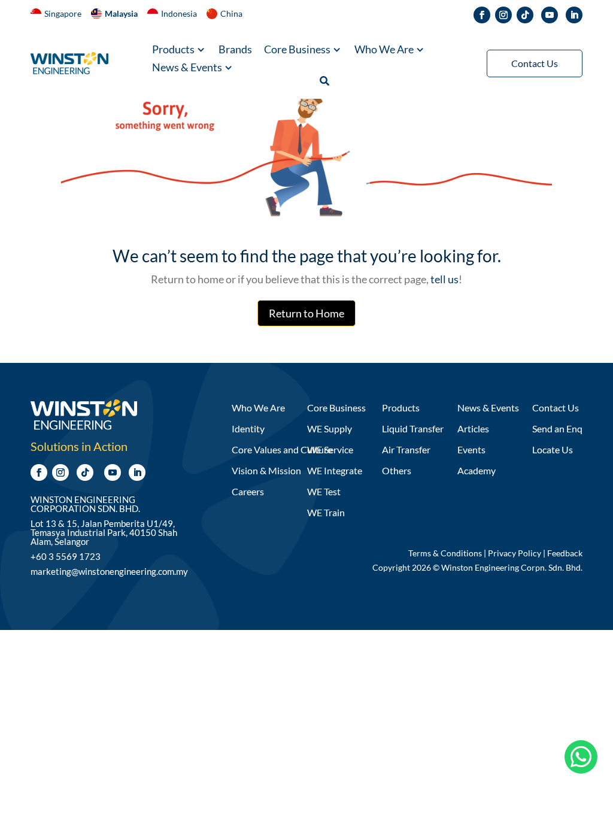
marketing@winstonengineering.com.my (109, 571)
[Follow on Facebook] (482, 15)
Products (173, 50)
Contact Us (534, 63)
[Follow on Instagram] (503, 15)
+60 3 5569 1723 (66, 556)
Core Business (297, 50)
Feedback (564, 553)
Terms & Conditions (445, 553)
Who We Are (384, 50)
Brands (235, 50)
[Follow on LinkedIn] (574, 15)
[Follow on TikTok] (525, 15)
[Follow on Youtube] (549, 15)
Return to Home (306, 313)
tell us (444, 279)
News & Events (187, 68)
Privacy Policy (514, 553)
